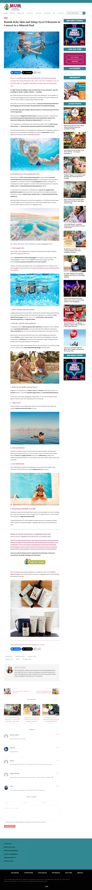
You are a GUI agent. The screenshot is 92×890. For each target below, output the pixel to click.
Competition (8, 656)
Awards (12, 13)
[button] (87, 12)
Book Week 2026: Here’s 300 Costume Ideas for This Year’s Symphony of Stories (31, 719)
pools (17, 659)
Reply (57, 734)
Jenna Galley (7, 28)
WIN (54, 13)
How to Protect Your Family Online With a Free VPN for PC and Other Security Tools (12, 719)
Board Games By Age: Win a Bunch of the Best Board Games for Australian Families (74, 127)
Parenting (20, 13)
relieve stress (32, 317)
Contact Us (8, 844)
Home (5, 13)
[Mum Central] (12, 8)
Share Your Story (9, 847)
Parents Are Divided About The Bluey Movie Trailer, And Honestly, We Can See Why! (74, 349)
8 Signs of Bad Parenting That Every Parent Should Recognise (43, 691)
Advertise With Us (10, 857)
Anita (11, 786)
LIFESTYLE (30, 13)
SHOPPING (47, 13)
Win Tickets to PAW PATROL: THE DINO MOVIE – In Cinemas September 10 (74, 151)
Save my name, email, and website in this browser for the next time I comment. (26, 822)
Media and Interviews (11, 850)
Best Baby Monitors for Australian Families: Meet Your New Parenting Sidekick (51, 719)
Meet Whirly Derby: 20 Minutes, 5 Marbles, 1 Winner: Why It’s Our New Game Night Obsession (74, 324)
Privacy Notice (8, 861)
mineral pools (32, 656)
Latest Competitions (11, 854)
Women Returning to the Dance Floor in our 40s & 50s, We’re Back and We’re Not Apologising (74, 299)
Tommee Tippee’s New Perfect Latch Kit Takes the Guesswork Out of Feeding (74, 176)
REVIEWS (38, 13)
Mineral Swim (9, 659)
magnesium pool (20, 656)
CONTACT (61, 13)
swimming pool (27, 659)
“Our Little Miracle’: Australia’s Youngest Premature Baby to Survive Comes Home (74, 225)
